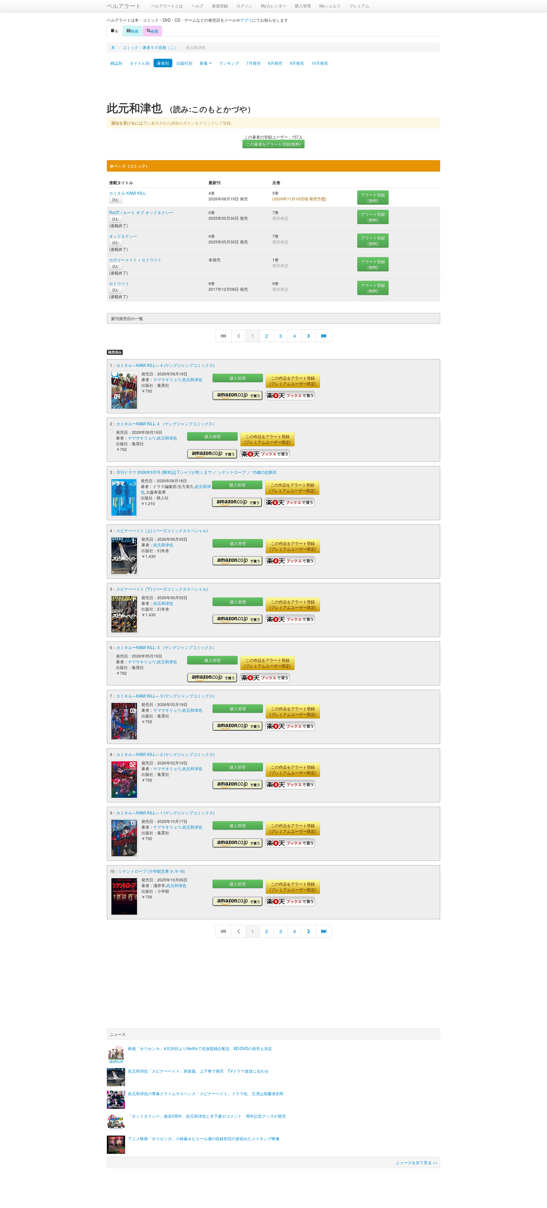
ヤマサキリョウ (167, 379)
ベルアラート (124, 5)
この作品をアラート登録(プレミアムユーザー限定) (293, 381)
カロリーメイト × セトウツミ (135, 260)
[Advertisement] (273, 86)
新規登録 (220, 6)
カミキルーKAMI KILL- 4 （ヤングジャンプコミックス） (166, 423)
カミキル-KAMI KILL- (127, 193)
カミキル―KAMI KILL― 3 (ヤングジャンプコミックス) (165, 696)
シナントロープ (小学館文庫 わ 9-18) (152, 871)
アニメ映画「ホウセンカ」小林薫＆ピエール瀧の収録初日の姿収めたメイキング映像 (203, 1138)
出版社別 (184, 63)
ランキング (229, 63)
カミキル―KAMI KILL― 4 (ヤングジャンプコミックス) (165, 365)
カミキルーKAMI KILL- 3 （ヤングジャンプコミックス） (166, 647)
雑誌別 (116, 63)
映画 (134, 31)
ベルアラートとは (167, 6)
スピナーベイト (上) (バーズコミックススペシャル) (162, 530)
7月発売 (253, 63)
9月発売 (297, 63)
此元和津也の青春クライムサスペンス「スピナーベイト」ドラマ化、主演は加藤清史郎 (205, 1093)
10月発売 (319, 63)
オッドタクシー (123, 236)
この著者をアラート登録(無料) (273, 144)
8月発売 (275, 63)
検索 (154, 31)
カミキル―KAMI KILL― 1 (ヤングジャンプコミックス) (165, 812)
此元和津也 (192, 379)
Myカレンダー (273, 6)
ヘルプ (197, 6)
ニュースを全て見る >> (416, 1162)
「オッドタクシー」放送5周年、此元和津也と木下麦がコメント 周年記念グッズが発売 (207, 1116)
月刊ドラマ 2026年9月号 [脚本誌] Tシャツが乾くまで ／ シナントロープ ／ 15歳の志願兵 (196, 472)
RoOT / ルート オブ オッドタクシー (141, 212)
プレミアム (359, 6)
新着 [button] (204, 63)
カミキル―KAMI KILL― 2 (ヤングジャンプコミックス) (165, 754)
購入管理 (303, 6)
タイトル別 (140, 63)
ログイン (244, 6)
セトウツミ (119, 283)
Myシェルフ (330, 6)
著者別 (163, 63)
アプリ (246, 20)
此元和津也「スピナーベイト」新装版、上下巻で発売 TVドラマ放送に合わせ (198, 1071)
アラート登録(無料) (373, 197)
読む (115, 199)
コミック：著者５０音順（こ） (150, 47)
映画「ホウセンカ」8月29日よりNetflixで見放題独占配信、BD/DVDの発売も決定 (200, 1048)
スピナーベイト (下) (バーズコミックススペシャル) (162, 589)
